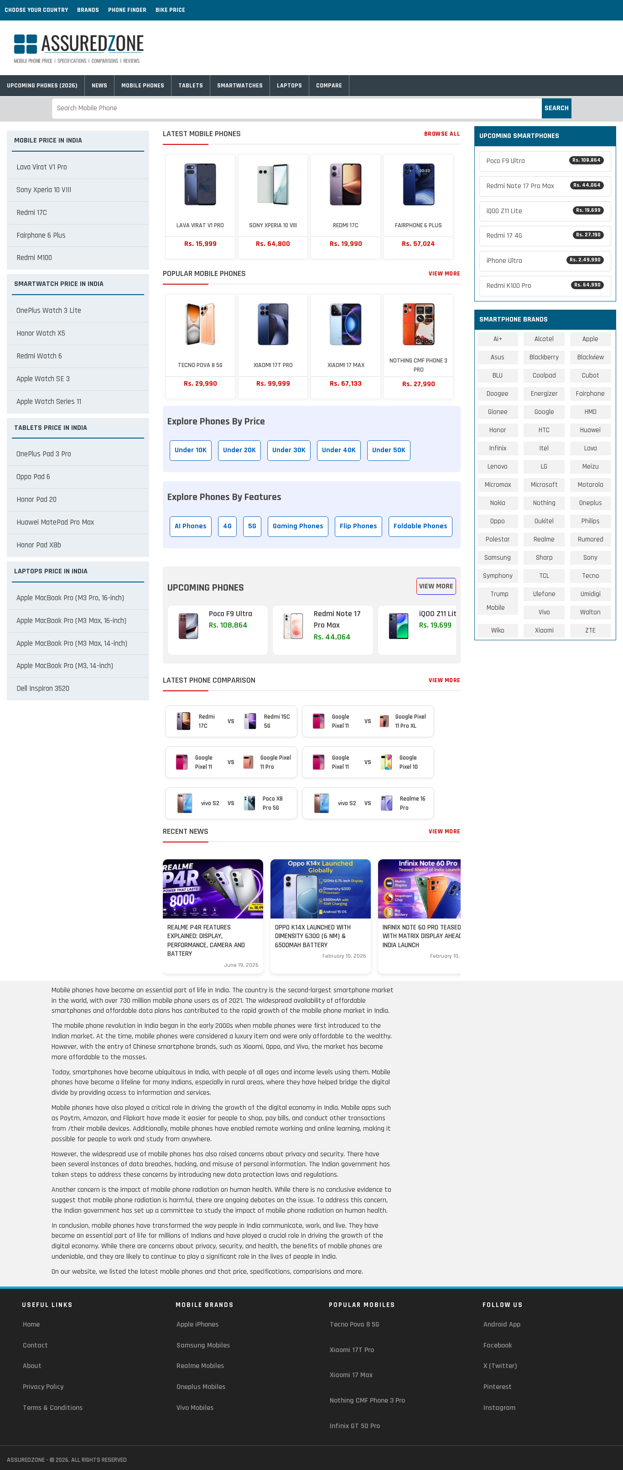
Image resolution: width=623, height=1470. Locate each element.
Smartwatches (240, 86)
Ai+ (497, 339)
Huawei (590, 430)
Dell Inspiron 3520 (42, 689)
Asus (497, 357)
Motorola (590, 484)
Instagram (499, 1408)
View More (445, 274)
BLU (498, 375)
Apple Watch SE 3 (43, 379)
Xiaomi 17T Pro (352, 1350)
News (99, 86)
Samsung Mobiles (203, 1345)
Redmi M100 (34, 258)
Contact (35, 1345)
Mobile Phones (142, 86)
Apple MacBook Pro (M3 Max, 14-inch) (71, 643)
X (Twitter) (500, 1366)
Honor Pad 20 (36, 500)
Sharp (544, 557)
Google (544, 412)
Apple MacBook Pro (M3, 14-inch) (64, 666)
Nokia (497, 503)
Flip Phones (358, 526)
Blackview (590, 357)
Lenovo (498, 466)
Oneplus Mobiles (201, 1387)
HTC (544, 430)
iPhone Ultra (544, 260)
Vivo (544, 612)
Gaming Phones (298, 526)
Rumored (590, 539)
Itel (544, 448)
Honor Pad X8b (38, 545)
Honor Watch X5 (40, 333)
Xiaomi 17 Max (351, 1375)
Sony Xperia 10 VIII (43, 190)
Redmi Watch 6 (39, 356)
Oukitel (544, 521)
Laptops (289, 86)
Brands (88, 10)
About (32, 1366)
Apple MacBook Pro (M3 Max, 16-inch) (71, 621)
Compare (329, 86)
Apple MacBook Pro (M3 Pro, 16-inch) (70, 598)
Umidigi (591, 594)
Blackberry (544, 357)
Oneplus (590, 503)
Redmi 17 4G (544, 235)
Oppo (497, 521)
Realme (544, 539)
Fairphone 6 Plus (41, 235)
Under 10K (191, 450)
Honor (497, 430)
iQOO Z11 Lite (544, 211)
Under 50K (388, 450)
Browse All (442, 134)
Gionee (498, 412)
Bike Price (170, 10)
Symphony (498, 576)
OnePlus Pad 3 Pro (43, 454)
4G (227, 526)
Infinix (497, 448)
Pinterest (497, 1387)
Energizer (544, 393)
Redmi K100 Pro (544, 286)
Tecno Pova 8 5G (354, 1324)
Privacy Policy (43, 1387)
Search (557, 108)
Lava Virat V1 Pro (41, 167)
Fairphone (590, 393)
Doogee (498, 393)
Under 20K (239, 450)
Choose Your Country (36, 10)
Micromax (498, 484)
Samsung (497, 557)
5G (252, 526)
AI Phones (191, 526)
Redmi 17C (31, 213)
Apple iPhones (197, 1324)
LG (544, 466)
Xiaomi (544, 630)
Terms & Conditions (53, 1408)
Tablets (190, 86)
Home (31, 1324)
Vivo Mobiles (195, 1408)
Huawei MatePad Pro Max (55, 522)
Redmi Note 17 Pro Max (544, 186)
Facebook (497, 1345)
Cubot (590, 375)
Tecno (590, 576)
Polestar (498, 539)
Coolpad (544, 375)
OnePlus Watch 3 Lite (48, 311)
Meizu (590, 466)
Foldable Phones (420, 526)
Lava (590, 448)
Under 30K (289, 450)
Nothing (544, 503)
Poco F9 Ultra (544, 161)
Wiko (497, 630)
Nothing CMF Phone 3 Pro (367, 1400)
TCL (544, 576)
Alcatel (544, 339)
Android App (501, 1324)
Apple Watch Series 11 (48, 402)
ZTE (590, 630)
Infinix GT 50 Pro (355, 1426)
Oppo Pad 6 (33, 477)
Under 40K (339, 450)
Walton (590, 612)
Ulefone (544, 594)
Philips (590, 521)
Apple (590, 339)
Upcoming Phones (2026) (42, 86)
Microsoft (544, 484)
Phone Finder (127, 10)
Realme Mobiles (200, 1366)
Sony (590, 557)
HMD (591, 412)
